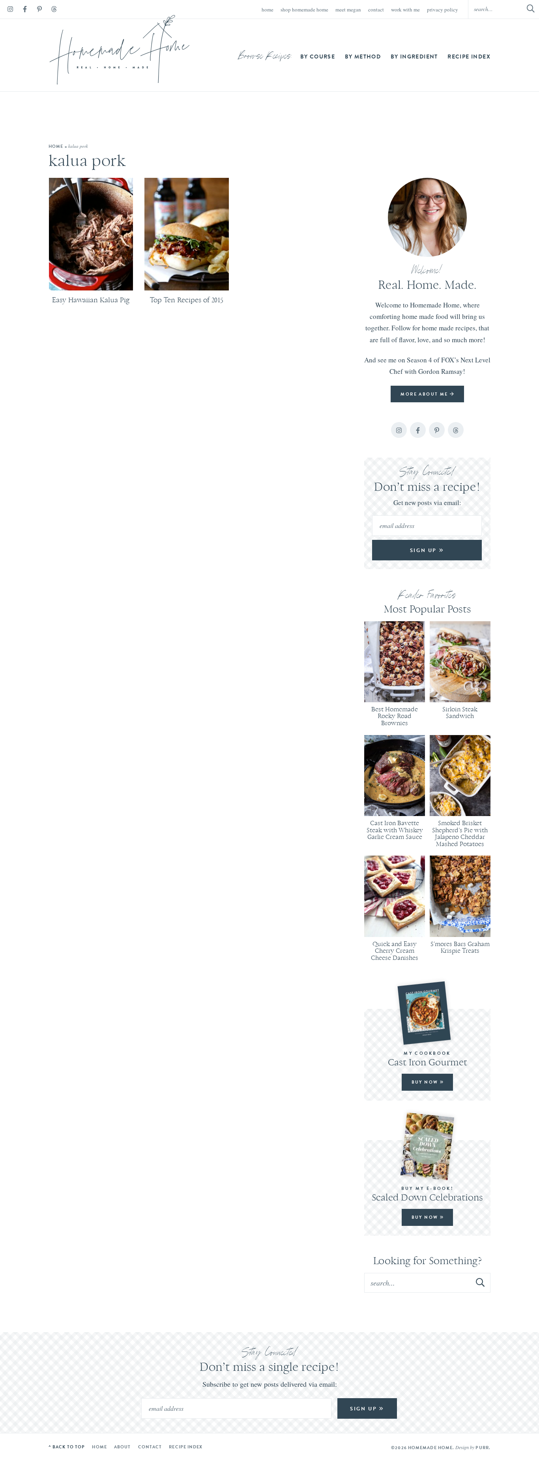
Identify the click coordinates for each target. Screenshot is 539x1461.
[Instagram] (10, 10)
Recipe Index (468, 56)
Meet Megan (348, 9)
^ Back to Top (67, 1447)
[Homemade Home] (120, 49)
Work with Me (405, 9)
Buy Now (426, 1082)
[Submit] (480, 1282)
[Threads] (54, 10)
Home (267, 9)
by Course (317, 56)
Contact (376, 9)
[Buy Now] (427, 1013)
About (122, 1447)
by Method (363, 56)
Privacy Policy (442, 9)
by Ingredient (414, 56)
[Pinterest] (39, 10)
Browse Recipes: (265, 57)
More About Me (425, 394)
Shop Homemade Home (304, 9)
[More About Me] (427, 217)
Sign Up (424, 550)
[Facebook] (25, 10)
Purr (481, 1447)
